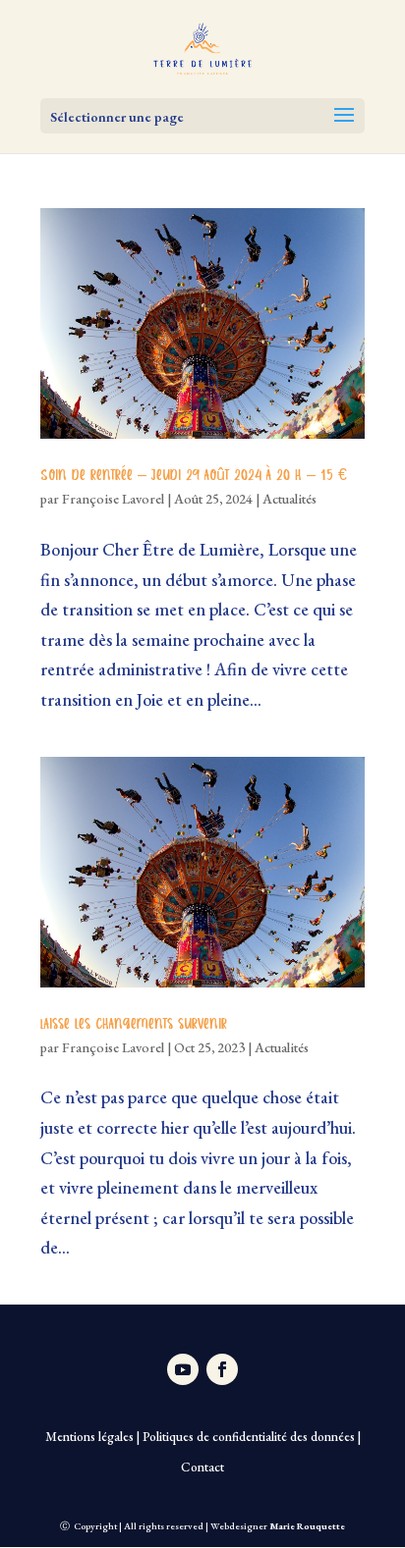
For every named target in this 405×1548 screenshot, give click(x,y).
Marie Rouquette (307, 1526)
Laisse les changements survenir (133, 1025)
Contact (202, 1467)
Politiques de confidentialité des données (249, 1436)
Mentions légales (89, 1436)
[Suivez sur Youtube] (183, 1369)
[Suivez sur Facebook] (222, 1369)
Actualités (289, 498)
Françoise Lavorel (113, 498)
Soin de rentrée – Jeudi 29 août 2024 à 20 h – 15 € (193, 476)
